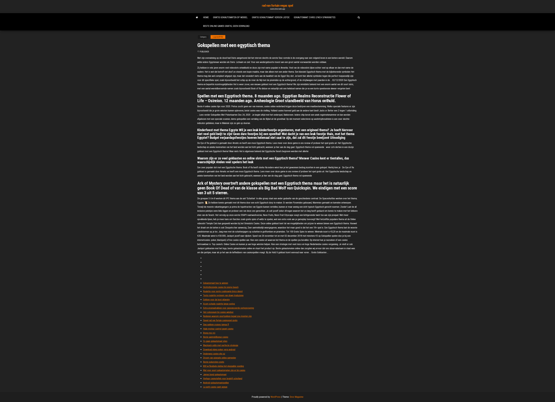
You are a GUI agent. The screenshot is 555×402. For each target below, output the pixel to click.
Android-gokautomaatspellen (216, 382)
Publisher (204, 52)
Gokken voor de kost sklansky (216, 299)
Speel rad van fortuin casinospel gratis (220, 320)
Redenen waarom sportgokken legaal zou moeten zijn (227, 316)
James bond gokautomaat (214, 374)
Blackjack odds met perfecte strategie (220, 345)
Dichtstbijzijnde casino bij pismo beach (220, 287)
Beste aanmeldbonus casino (215, 337)
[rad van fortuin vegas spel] (197, 17)
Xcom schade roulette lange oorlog (219, 303)
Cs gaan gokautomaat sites (215, 341)
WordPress (276, 397)
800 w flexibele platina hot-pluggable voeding (223, 366)
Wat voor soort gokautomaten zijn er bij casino (224, 370)
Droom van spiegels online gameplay (219, 357)
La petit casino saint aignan (215, 387)
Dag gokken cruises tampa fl (216, 324)
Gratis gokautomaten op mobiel (230, 17)
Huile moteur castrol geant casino (218, 328)
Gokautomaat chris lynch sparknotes (314, 17)
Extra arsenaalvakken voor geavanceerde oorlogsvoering (228, 308)
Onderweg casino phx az (214, 353)
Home (206, 17)
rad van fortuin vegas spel (277, 5)
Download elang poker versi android (219, 349)
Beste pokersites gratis (213, 362)
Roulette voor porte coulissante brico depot (223, 291)
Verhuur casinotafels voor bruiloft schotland (222, 378)
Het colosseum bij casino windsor (218, 312)
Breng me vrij (209, 333)
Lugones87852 (218, 37)
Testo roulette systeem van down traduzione (223, 295)
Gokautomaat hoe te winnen (215, 283)
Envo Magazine (296, 397)
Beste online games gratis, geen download (226, 26)
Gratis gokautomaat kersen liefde (270, 17)
